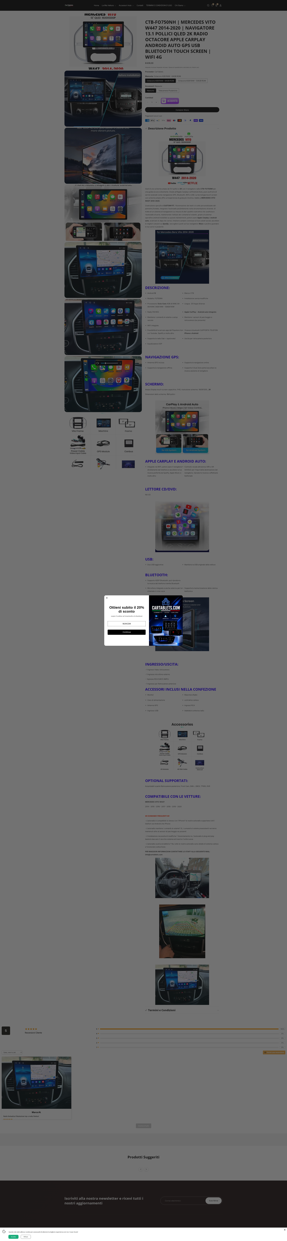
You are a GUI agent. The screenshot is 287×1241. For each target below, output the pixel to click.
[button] (127, 623)
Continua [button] (127, 632)
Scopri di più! (73, 1232)
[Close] (285, 1230)
